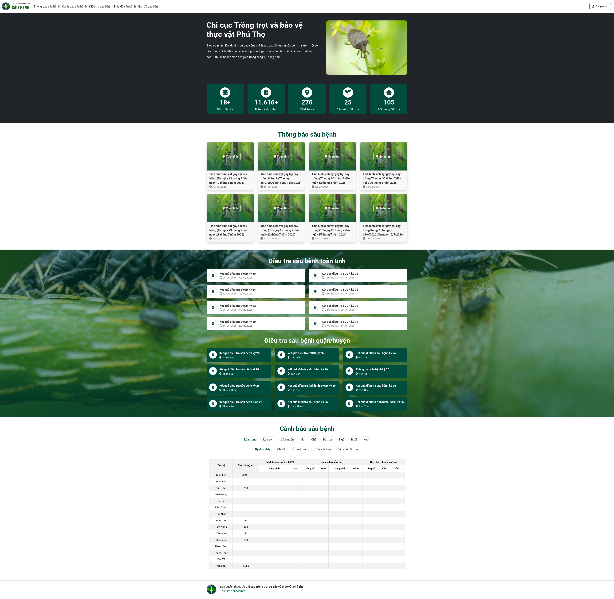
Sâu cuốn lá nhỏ (348, 449)
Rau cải (327, 439)
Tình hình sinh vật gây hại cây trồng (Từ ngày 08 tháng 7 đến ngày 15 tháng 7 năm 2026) (331, 230)
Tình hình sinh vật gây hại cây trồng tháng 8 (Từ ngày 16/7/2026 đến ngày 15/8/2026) (280, 178)
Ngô (341, 439)
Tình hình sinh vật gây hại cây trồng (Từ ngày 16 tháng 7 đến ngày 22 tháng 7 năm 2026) (279, 230)
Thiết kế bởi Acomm (232, 591)
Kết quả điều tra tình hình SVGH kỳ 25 (380, 402)
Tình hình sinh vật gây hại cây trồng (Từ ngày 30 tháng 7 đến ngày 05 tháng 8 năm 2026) (382, 178)
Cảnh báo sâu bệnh (74, 6)
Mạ (302, 439)
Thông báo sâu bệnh (47, 6)
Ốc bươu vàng (300, 449)
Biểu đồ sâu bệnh (125, 6)
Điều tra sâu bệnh (100, 6)
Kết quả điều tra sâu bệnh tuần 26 (240, 402)
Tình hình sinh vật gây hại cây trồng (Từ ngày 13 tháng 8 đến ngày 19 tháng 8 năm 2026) (228, 178)
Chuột (281, 449)
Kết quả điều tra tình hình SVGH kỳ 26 (312, 385)
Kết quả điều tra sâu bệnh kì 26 (239, 369)
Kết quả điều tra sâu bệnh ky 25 (308, 402)
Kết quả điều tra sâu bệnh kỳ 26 (239, 353)
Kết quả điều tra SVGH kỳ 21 (340, 305)
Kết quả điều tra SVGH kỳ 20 (238, 321)
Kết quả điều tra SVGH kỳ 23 (340, 289)
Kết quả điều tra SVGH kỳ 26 (238, 273)
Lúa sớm (268, 439)
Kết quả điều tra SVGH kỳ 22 (238, 305)
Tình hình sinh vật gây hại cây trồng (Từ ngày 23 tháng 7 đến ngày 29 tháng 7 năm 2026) (228, 230)
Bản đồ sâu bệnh (148, 6)
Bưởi (354, 439)
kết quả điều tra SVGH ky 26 (306, 353)
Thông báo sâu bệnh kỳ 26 (372, 369)
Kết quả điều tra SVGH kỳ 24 (238, 289)
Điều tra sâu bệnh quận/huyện (307, 340)
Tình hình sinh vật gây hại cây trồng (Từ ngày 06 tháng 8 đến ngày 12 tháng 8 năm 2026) (331, 178)
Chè (313, 439)
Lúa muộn (287, 439)
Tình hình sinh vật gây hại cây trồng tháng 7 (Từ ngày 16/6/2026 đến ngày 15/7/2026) (383, 230)
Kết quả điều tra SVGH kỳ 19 (340, 321)
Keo (366, 439)
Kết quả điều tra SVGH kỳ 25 (340, 273)
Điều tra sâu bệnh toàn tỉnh (307, 261)
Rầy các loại (323, 449)
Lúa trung (250, 439)
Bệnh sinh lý (263, 449)
